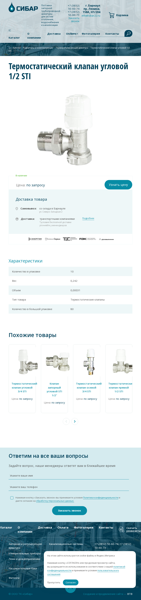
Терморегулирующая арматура (72, 47)
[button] (74, 421)
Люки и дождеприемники (24, 559)
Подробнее (88, 218)
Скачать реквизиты (133, 529)
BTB (129, 594)
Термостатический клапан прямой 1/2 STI (119, 387)
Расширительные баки (23, 568)
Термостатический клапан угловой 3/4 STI (22, 387)
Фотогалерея (83, 527)
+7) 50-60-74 (73, 7)
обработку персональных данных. (55, 500)
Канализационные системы (66, 544)
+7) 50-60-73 (73, 13)
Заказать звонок (69, 510)
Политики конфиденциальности (100, 497)
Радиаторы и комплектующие (38, 47)
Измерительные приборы (25, 553)
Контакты (106, 527)
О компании (34, 35)
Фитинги (14, 578)
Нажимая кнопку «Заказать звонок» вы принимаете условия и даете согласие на (67, 499)
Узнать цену (118, 185)
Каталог (14, 37)
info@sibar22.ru (91, 15)
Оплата (62, 527)
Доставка (54, 33)
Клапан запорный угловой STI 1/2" (54, 389)
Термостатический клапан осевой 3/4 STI (86, 387)
